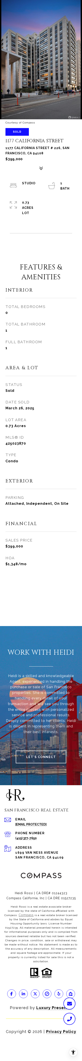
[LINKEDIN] (23, 993)
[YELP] (58, 993)
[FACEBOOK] (11, 993)
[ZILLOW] (70, 993)
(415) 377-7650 (26, 838)
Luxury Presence (54, 1007)
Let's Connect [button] (41, 757)
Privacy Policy (61, 1031)
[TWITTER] (35, 993)
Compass (26, 915)
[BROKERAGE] (47, 993)
